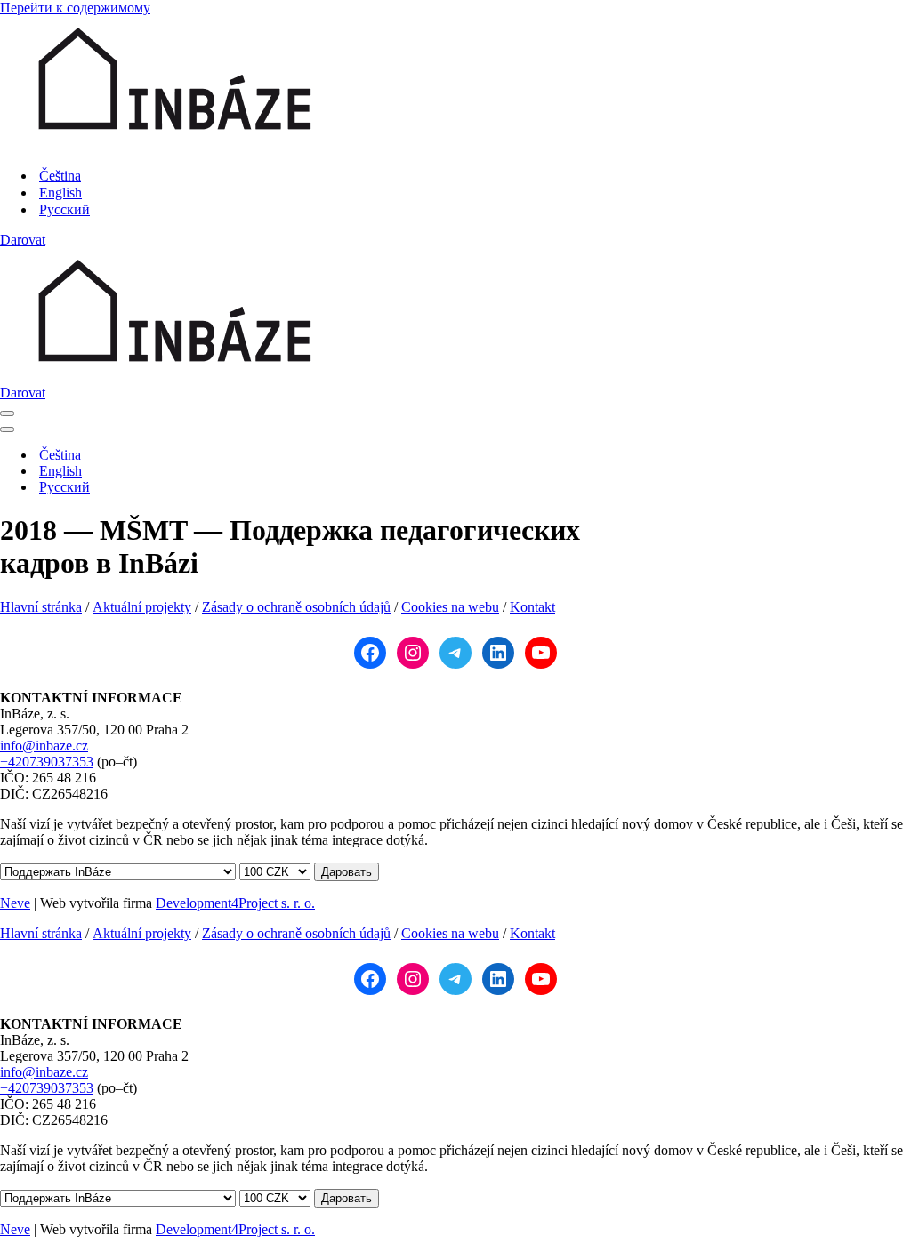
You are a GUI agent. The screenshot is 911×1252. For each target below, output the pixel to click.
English (60, 192)
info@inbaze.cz (44, 745)
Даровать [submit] (346, 872)
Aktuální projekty (142, 606)
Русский (64, 209)
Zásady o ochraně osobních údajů (296, 606)
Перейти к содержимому (75, 7)
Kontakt (532, 606)
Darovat (22, 239)
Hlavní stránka (41, 606)
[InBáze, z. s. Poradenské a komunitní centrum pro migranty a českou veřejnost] (173, 144)
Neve (15, 903)
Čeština (60, 175)
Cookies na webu (450, 606)
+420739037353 (46, 761)
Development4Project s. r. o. (235, 903)
